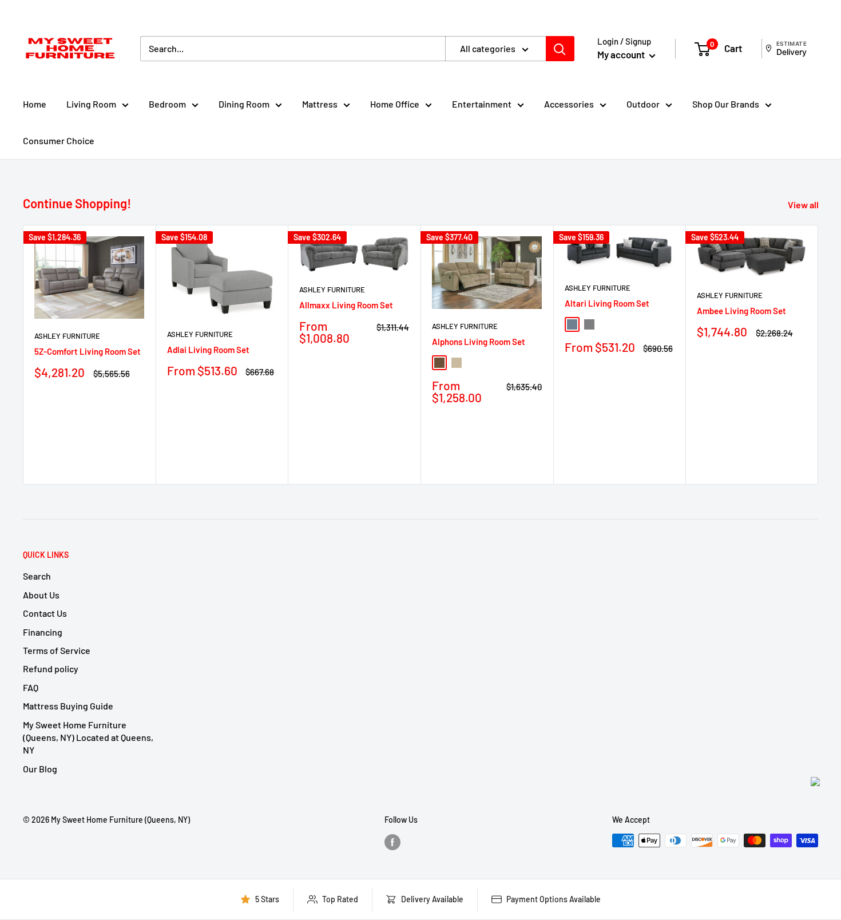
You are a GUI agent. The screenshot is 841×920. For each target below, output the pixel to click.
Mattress (320, 103)
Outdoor (643, 103)
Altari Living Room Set (607, 303)
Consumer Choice (58, 140)
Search (37, 575)
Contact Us (45, 613)
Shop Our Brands (725, 103)
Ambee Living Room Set (741, 310)
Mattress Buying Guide (68, 705)
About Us (41, 594)
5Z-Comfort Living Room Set (87, 351)
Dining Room (244, 103)
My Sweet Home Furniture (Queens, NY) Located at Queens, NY (88, 737)
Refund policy (50, 668)
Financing (42, 631)
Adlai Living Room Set (208, 349)
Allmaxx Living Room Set (346, 304)
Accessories (569, 103)
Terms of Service (56, 650)
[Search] (560, 48)
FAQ (30, 687)
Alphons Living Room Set (478, 341)
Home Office (394, 103)
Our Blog (40, 768)
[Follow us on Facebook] (392, 842)
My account (621, 54)
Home (34, 103)
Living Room (91, 103)
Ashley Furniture (67, 335)
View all (804, 204)
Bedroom (167, 103)
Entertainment (481, 103)
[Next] (818, 354)
